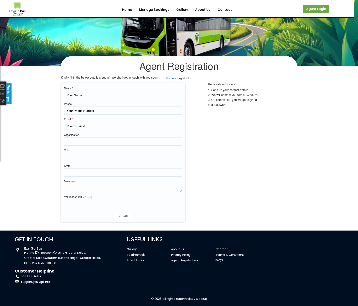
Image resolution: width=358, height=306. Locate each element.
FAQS (219, 260)
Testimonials (136, 255)
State (67, 166)
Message (69, 181)
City (66, 150)
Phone (69, 104)
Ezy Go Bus (198, 298)
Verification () (78, 197)
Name (68, 88)
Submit (123, 216)
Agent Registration (184, 260)
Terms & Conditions (229, 255)
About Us (202, 9)
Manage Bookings (154, 9)
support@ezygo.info (35, 282)
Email (68, 119)
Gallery (182, 9)
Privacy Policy (181, 255)
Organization (71, 135)
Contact (225, 9)
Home (127, 9)
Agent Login (316, 8)
